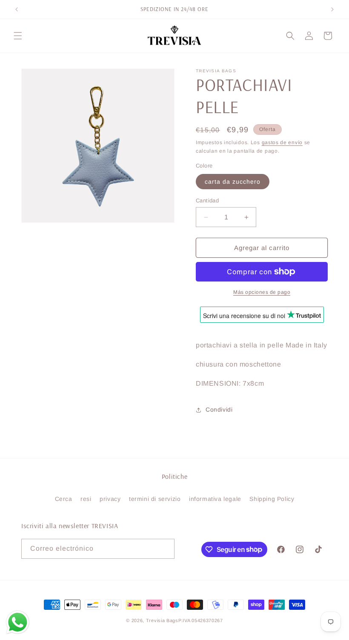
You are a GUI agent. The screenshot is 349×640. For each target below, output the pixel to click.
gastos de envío (282, 142)
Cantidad (207, 200)
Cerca (63, 498)
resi (85, 498)
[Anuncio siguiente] (332, 9)
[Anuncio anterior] (16, 9)
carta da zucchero (232, 181)
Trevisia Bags (162, 620)
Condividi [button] (219, 409)
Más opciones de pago (261, 292)
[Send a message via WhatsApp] (17, 622)
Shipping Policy (271, 498)
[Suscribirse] (164, 549)
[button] (18, 35)
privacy (110, 498)
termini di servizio (154, 498)
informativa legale (215, 498)
